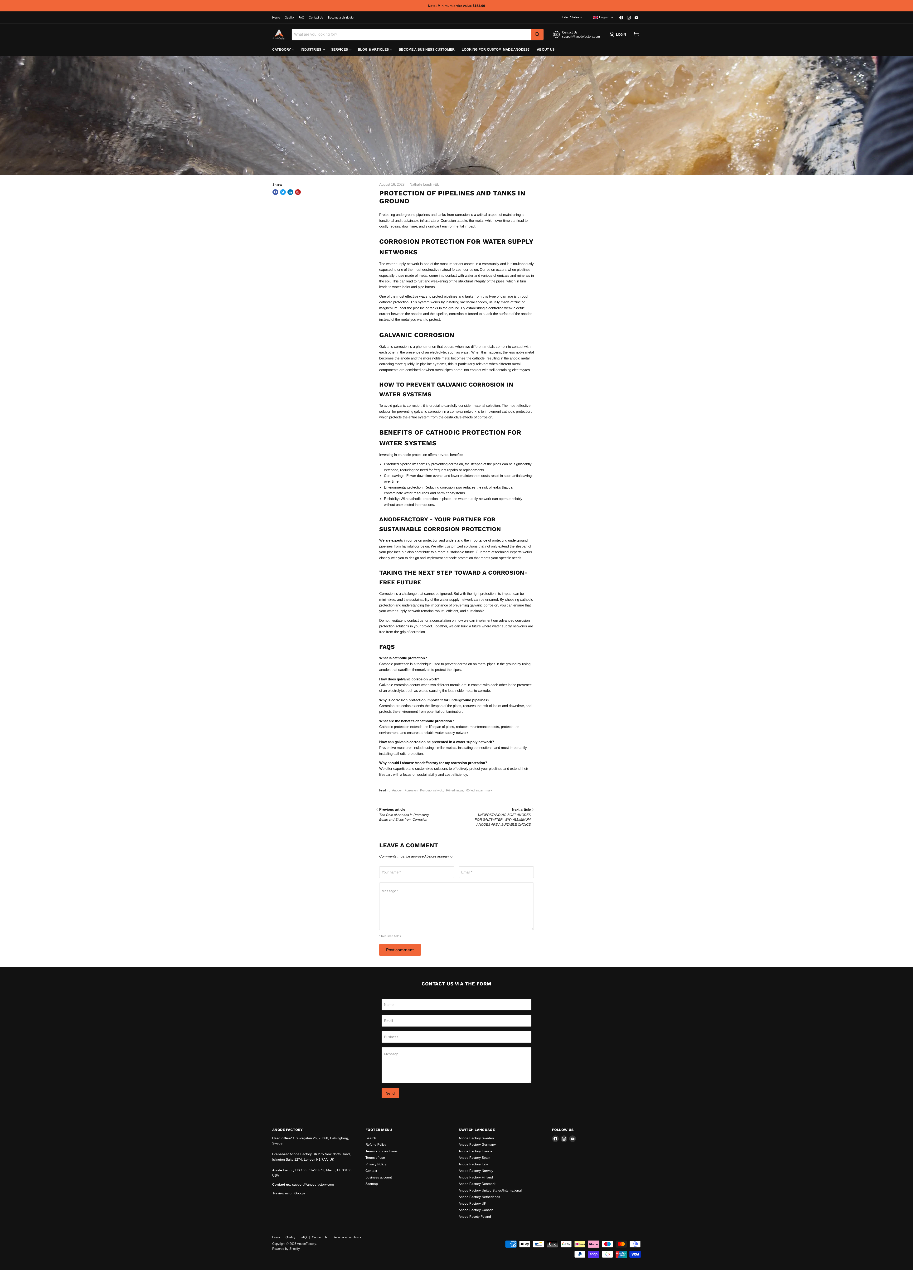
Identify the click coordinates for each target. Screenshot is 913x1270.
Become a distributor (341, 17)
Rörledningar (454, 790)
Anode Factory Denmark (477, 1184)
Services (340, 49)
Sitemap (371, 1184)
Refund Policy (375, 1144)
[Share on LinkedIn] (290, 192)
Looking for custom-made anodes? (496, 49)
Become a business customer (427, 49)
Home (276, 17)
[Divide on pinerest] (298, 192)
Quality (289, 17)
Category (282, 49)
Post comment (400, 949)
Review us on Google (288, 1193)
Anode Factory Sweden (476, 1138)
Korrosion (411, 790)
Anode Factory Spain (474, 1157)
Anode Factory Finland (476, 1177)
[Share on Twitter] (283, 192)
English (604, 17)
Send (390, 1093)
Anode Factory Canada (476, 1210)
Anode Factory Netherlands (479, 1197)
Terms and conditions (381, 1151)
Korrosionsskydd (431, 790)
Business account (378, 1177)
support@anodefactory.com (581, 36)
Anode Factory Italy (473, 1164)
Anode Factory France (475, 1151)
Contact (371, 1171)
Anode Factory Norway (476, 1171)
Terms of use (375, 1157)
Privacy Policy (375, 1164)
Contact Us (316, 17)
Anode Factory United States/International (490, 1190)
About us (545, 49)
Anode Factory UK (472, 1203)
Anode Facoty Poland (475, 1216)
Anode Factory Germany (477, 1144)
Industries (311, 49)
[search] (537, 34)
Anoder (397, 790)
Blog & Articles (374, 49)
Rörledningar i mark (479, 790)
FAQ (301, 17)
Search (370, 1138)
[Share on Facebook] (275, 192)
